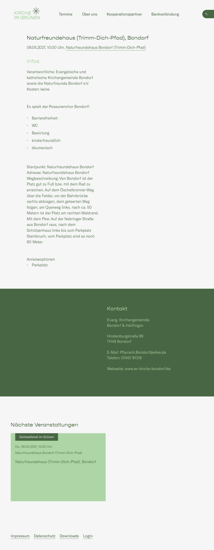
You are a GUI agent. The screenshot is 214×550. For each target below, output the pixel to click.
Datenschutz (44, 535)
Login (88, 535)
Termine (65, 14)
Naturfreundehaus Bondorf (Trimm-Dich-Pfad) (106, 47)
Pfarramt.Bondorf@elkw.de (143, 352)
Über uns (89, 14)
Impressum (20, 535)
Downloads (69, 535)
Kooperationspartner (124, 14)
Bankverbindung (165, 14)
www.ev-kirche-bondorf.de (148, 368)
